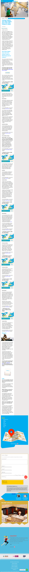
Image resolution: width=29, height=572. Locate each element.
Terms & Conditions (14, 566)
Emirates (6, 178)
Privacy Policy (18, 475)
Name (3, 466)
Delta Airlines (7, 108)
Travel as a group (14, 563)
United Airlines (7, 200)
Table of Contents (4, 28)
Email (3, 469)
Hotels (4, 420)
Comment (4, 459)
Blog (4, 426)
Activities (4, 425)
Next (27, 514)
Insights (4, 421)
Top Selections (5, 419)
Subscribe (12, 546)
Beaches (4, 423)
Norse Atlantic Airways (8, 149)
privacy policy (21, 541)
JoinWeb (12, 571)
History (4, 424)
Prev (2, 514)
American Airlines (7, 133)
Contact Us (14, 569)
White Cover (17, 571)
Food (4, 422)
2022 (11, 221)
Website (3, 472)
